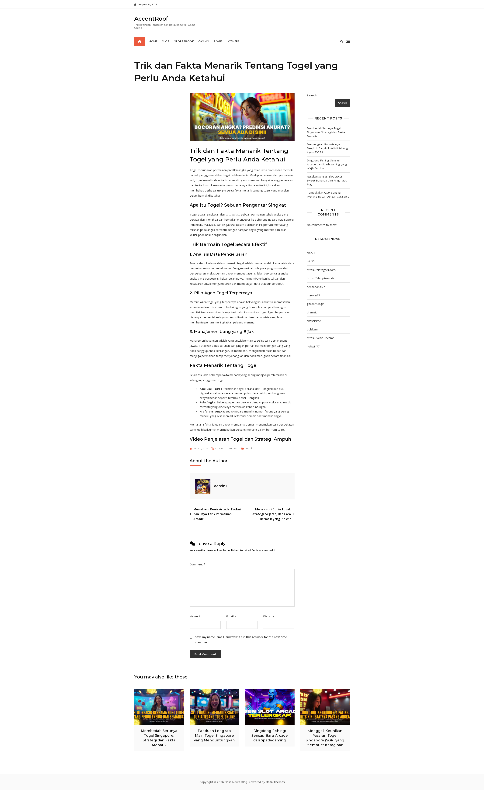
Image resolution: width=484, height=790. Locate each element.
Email (231, 616)
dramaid (312, 312)
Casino (203, 41)
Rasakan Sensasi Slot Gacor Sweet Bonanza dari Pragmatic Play (327, 180)
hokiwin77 (313, 346)
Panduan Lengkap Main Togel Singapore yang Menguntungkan (214, 735)
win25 (311, 261)
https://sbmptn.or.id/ (320, 278)
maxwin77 (313, 295)
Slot (166, 41)
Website (268, 616)
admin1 (220, 486)
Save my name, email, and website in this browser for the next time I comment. (242, 639)
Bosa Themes (275, 782)
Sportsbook (184, 41)
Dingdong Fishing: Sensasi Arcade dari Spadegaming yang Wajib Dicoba (327, 164)
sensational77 (316, 287)
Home (153, 41)
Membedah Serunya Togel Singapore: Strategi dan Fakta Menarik (326, 132)
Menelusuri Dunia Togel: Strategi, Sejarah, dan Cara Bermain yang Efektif (271, 514)
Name (195, 616)
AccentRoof (151, 18)
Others (234, 41)
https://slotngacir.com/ (322, 270)
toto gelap (232, 214)
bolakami (312, 329)
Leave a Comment (226, 449)
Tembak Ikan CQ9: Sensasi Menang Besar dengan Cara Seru (328, 194)
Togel (218, 41)
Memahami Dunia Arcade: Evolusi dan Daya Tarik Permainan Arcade (217, 514)
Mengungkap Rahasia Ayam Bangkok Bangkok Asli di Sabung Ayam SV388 (327, 148)
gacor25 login (315, 304)
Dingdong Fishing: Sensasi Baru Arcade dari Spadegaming (269, 735)
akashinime (314, 321)
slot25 (311, 253)
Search (311, 95)
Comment (197, 564)
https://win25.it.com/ (320, 338)
